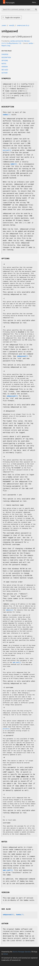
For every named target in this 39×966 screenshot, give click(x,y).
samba (30, 43)
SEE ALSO (5, 70)
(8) (13, 164)
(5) (22, 356)
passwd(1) (7, 150)
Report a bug (6, 45)
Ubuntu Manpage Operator (22, 951)
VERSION (5, 66)
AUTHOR (4, 73)
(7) (6, 115)
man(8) (11, 25)
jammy (4, 25)
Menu (34, 2)
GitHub (5, 954)
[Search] (35, 9)
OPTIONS (5, 60)
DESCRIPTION (6, 57)
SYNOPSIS (5, 54)
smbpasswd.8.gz (23, 25)
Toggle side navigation (12, 17)
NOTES (4, 63)
